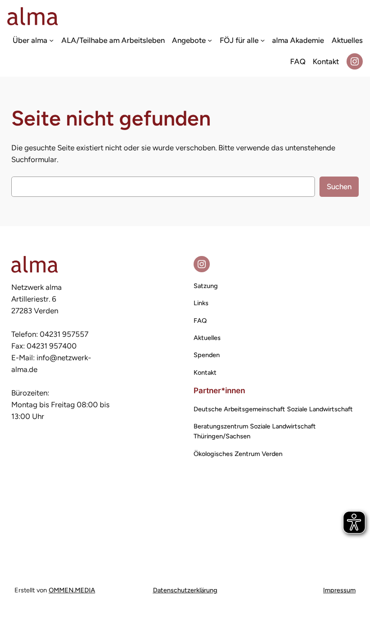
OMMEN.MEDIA (72, 590)
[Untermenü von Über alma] (51, 39)
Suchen (339, 186)
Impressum (339, 590)
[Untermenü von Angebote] (210, 39)
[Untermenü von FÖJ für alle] (262, 39)
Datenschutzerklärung (185, 590)
